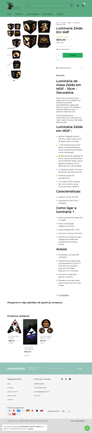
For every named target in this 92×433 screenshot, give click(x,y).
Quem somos (47, 14)
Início (9, 14)
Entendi (30, 429)
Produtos (19, 14)
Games (63, 23)
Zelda (69, 23)
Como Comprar (32, 14)
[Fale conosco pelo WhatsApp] (87, 428)
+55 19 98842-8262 (40, 388)
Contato (60, 14)
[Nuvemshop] (78, 421)
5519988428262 (39, 384)
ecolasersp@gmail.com (41, 391)
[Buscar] (71, 5)
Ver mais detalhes (63, 49)
